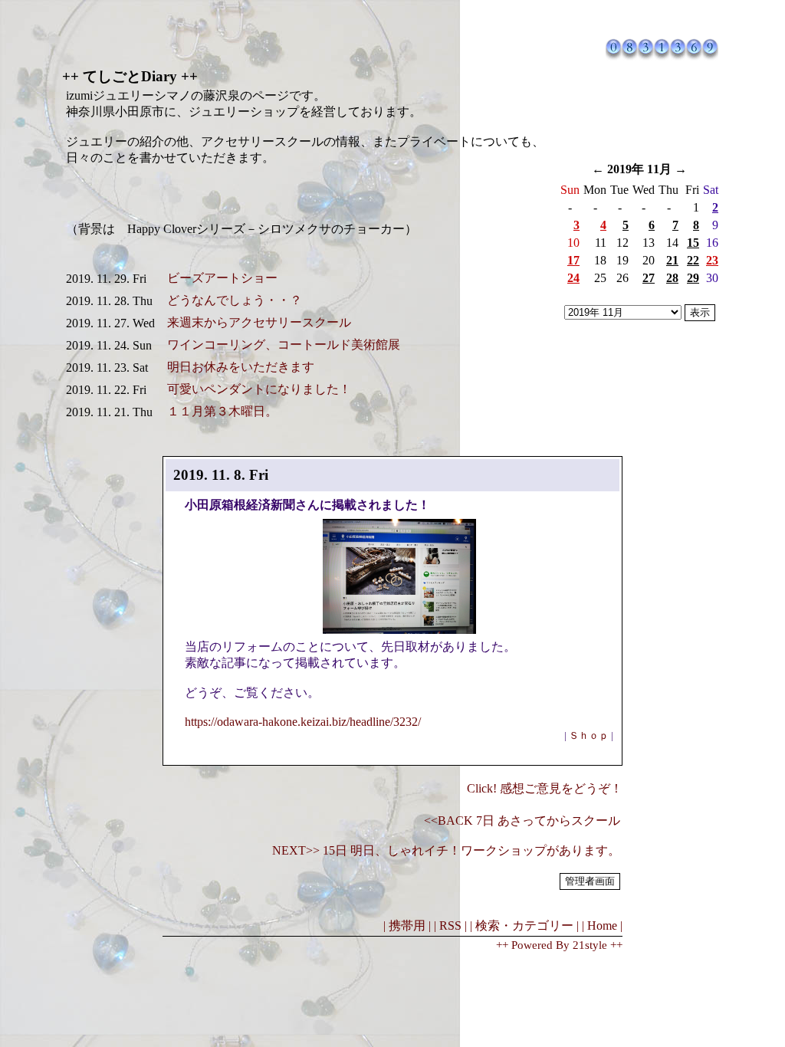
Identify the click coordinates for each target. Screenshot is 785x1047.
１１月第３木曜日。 (222, 411)
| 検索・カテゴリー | (524, 925)
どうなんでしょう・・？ (234, 300)
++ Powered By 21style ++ (559, 945)
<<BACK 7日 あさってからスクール (522, 820)
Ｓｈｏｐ (589, 735)
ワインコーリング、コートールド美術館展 (283, 344)
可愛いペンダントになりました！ (259, 388)
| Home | (602, 925)
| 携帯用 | (407, 925)
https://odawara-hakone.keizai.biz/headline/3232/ (303, 721)
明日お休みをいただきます (240, 366)
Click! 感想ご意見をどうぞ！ (544, 788)
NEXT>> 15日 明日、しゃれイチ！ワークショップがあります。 (446, 850)
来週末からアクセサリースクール (259, 322)
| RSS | (450, 925)
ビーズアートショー (222, 277)
